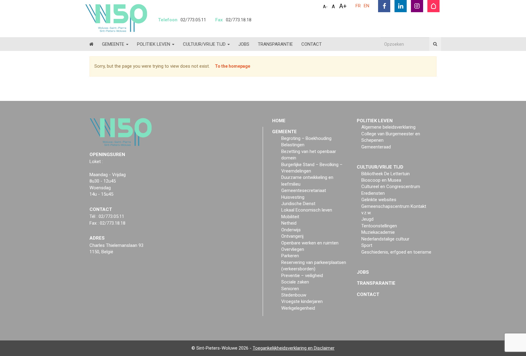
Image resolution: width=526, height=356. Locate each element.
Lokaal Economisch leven (306, 210)
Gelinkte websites (378, 199)
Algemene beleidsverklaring (388, 127)
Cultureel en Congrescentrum (390, 186)
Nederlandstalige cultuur (385, 239)
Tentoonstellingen (379, 226)
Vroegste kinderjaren (302, 301)
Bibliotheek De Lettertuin (385, 173)
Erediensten (373, 193)
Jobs (243, 44)
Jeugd (367, 219)
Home (279, 120)
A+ (343, 6)
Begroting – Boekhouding (306, 138)
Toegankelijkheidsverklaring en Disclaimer (294, 348)
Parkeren (290, 255)
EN (366, 6)
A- (325, 6)
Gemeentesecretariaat (303, 190)
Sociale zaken (295, 282)
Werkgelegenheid (298, 308)
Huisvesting (292, 197)
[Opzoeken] (435, 44)
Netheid (288, 223)
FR (358, 6)
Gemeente (113, 44)
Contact (311, 44)
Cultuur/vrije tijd (205, 44)
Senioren (290, 288)
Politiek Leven (154, 44)
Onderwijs (291, 230)
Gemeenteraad (376, 147)
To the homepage (232, 66)
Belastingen (292, 145)
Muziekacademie (378, 232)
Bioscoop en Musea (381, 180)
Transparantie (275, 44)
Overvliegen (292, 249)
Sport (366, 245)
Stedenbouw (293, 295)
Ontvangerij (292, 236)
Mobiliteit (290, 216)
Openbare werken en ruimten (309, 243)
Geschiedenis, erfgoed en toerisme (396, 252)
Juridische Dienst (298, 203)
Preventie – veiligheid (302, 275)
